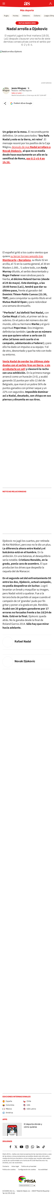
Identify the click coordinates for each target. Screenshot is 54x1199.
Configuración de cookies (27, 1170)
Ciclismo (37, 16)
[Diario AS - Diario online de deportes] (27, 3)
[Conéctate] (50, 3)
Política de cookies (9, 1170)
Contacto (6, 1166)
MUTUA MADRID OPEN (27, 23)
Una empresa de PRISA (27, 1179)
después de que (21, 147)
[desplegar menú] (4, 3)
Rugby (6, 16)
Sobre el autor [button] (17, 93)
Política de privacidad (28, 1166)
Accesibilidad (42, 1170)
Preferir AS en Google (23, 103)
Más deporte (27, 10)
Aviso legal (15, 1166)
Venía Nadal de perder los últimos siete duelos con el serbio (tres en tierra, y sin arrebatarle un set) (26, 365)
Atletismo (26, 16)
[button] (5, 103)
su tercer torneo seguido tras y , (23, 258)
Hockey (15, 16)
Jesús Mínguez (19, 88)
